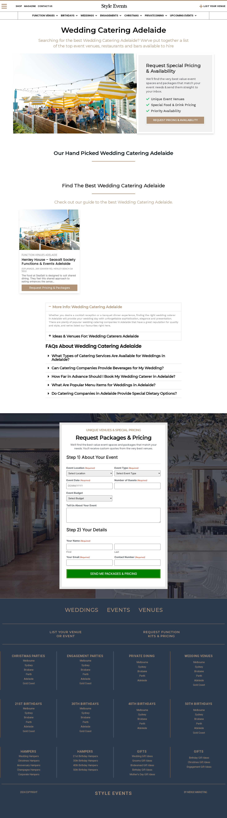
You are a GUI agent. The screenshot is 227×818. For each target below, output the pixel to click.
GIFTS (142, 751)
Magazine (30, 6)
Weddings (87, 15)
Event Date (78, 480)
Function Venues (43, 15)
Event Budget (74, 493)
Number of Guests (130, 480)
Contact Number (129, 557)
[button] (113, 307)
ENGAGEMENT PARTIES (85, 656)
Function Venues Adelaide (39, 255)
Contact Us (45, 6)
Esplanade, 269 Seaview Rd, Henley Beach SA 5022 (47, 270)
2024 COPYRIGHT (28, 792)
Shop (19, 6)
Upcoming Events (181, 15)
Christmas (131, 15)
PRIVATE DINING (142, 656)
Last (116, 551)
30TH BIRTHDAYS (85, 704)
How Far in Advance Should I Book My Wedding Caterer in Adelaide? (113, 376)
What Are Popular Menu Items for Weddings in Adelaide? (103, 385)
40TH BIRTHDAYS (142, 704)
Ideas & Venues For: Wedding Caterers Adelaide (96, 336)
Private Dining (154, 15)
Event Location (80, 468)
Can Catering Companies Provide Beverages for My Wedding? (108, 368)
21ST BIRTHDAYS (28, 704)
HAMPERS (28, 751)
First (68, 551)
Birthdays (67, 15)
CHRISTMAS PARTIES (28, 656)
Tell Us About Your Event (81, 505)
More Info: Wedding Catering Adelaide (87, 307)
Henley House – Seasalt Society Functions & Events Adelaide (49, 261)
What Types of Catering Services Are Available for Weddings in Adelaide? (108, 358)
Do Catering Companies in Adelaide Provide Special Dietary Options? (114, 393)
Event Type (126, 468)
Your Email (78, 557)
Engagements (109, 15)
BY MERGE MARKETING (195, 792)
